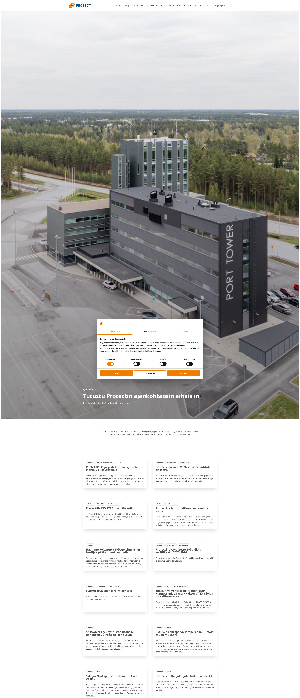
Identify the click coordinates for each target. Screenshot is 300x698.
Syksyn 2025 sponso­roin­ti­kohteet (109, 591)
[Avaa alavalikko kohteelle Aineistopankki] (156, 5)
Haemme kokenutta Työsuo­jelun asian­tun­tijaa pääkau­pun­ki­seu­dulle (113, 551)
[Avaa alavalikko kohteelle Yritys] (184, 5)
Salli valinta (150, 373)
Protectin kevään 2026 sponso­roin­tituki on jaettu (183, 468)
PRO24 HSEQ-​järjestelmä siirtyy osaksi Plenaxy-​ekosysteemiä (112, 468)
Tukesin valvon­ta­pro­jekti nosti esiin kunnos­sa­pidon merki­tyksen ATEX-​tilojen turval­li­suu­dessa (184, 593)
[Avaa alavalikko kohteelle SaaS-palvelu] (137, 5)
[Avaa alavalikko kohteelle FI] (207, 5)
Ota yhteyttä (219, 5)
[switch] (136, 364)
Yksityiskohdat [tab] (150, 331)
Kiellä (116, 373)
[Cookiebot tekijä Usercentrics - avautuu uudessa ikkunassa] (190, 323)
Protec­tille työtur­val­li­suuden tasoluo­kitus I (182, 509)
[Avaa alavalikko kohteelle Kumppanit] (200, 5)
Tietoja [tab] (185, 331)
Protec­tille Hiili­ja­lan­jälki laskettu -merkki (184, 676)
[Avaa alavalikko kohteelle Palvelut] (120, 5)
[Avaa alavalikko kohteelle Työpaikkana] (173, 5)
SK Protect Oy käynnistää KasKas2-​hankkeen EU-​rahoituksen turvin (110, 633)
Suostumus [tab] (115, 331)
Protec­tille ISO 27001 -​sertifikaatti (109, 508)
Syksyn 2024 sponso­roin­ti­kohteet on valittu (111, 677)
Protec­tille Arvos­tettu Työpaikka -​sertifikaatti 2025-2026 (179, 551)
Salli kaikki (183, 373)
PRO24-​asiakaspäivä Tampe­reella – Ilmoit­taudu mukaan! (185, 633)
